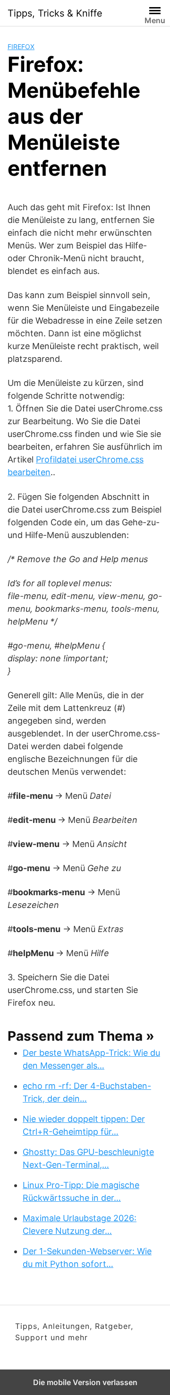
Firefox (21, 47)
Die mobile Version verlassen (85, 1382)
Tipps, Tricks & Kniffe (55, 13)
